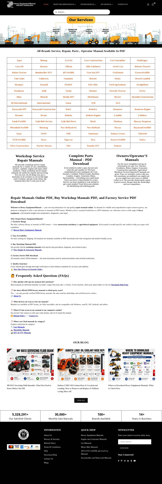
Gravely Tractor (118, 91)
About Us (48, 435)
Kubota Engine (93, 115)
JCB (93, 103)
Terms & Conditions (52, 447)
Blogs (46, 463)
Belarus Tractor (142, 66)
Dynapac (19, 84)
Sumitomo (93, 133)
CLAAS (68, 60)
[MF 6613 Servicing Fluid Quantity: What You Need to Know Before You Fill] (30, 365)
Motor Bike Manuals (89, 447)
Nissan (117, 127)
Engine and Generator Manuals (94, 439)
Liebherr (142, 115)
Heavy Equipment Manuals (92, 435)
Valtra (142, 140)
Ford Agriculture (117, 84)
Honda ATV (68, 97)
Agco (19, 60)
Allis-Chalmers (93, 66)
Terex (44, 140)
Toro (93, 140)
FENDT (69, 84)
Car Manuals (86, 443)
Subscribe (124, 448)
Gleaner (93, 91)
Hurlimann (93, 97)
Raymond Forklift (143, 127)
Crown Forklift (142, 72)
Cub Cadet (19, 78)
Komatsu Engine (143, 109)
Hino (19, 97)
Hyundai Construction (142, 97)
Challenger (142, 60)
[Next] (158, 372)
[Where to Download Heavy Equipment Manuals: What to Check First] (131, 365)
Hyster (118, 97)
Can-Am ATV (93, 72)
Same (19, 133)
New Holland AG (69, 127)
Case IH (19, 66)
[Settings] (148, 4)
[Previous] (3, 372)
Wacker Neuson (44, 146)
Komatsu (118, 109)
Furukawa (19, 91)
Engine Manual (87, 4)
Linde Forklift (19, 121)
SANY (44, 133)
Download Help (50, 455)
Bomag (44, 60)
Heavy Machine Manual (64, 4)
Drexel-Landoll (142, 78)
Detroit (93, 78)
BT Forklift (68, 72)
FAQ (46, 451)
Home (46, 4)
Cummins (68, 78)
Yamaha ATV (93, 146)
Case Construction (93, 60)
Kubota (68, 115)
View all (81, 400)
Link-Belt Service (44, 121)
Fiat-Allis (93, 84)
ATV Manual (106, 4)
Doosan (44, 66)
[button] (152, 4)
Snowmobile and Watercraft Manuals (96, 458)
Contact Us (123, 4)
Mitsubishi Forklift (19, 127)
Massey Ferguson (142, 121)
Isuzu (69, 103)
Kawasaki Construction (44, 109)
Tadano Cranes (118, 133)
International (44, 103)
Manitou (118, 121)
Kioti (68, 109)
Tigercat (68, 140)
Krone (44, 115)
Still (68, 133)
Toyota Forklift (117, 140)
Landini (118, 115)
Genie (69, 91)
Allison (68, 66)
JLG (118, 103)
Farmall (44, 84)
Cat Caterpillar (118, 60)
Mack (93, 121)
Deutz (118, 78)
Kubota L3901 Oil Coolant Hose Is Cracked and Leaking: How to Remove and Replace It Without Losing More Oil (78, 388)
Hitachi (44, 97)
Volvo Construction (19, 146)
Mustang (43, 127)
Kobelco (93, 109)
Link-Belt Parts (68, 121)
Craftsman (118, 72)
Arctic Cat (118, 66)
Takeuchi (142, 133)
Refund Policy (50, 443)
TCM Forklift (19, 140)
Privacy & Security (52, 439)
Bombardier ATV (44, 72)
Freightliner (143, 84)
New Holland (93, 127)
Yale (68, 146)
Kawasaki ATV (19, 109)
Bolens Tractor (19, 72)
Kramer (19, 115)
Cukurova (44, 78)
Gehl (44, 91)
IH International (19, 103)
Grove (142, 91)
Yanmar (118, 146)
